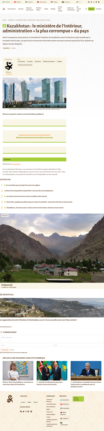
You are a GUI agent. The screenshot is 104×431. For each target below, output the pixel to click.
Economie (20, 9)
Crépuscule (7, 284)
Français (23, 402)
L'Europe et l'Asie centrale (29, 9)
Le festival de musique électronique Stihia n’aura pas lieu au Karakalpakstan (28, 191)
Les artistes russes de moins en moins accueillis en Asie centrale (26, 196)
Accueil (4, 20)
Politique (53, 9)
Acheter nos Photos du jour (71, 9)
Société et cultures (38, 9)
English (29, 402)
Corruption (30, 61)
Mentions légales (50, 414)
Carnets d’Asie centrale (60, 9)
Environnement (12, 9)
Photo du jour (5, 215)
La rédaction (9, 74)
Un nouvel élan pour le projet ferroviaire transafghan (23, 185)
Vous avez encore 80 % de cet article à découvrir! (34, 136)
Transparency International (25, 65)
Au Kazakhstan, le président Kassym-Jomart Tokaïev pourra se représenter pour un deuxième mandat (86, 384)
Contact (48, 417)
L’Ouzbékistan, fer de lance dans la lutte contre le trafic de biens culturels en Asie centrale (34, 208)
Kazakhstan (6, 48)
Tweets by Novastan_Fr (6, 326)
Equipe (48, 409)
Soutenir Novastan (76, 399)
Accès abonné (21, 61)
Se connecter (16, 164)
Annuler (12, 350)
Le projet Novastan (51, 404)
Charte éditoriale (50, 406)
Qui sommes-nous (79, 9)
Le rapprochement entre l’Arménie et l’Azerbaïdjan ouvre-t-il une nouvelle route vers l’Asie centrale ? (38, 320)
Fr (78, 2)
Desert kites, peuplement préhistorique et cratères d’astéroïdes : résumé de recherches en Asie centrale (39, 202)
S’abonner (91, 9)
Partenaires (49, 412)
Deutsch (35, 402)
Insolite (46, 9)
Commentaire (5, 350)
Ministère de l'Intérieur (49, 61)
